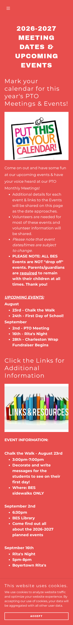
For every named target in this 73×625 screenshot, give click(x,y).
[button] (9, 8)
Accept (36, 616)
